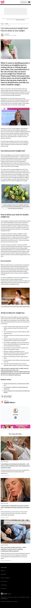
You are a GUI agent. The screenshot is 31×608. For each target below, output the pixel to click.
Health (6, 23)
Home (2, 23)
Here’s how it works (20, 19)
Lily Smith (7, 34)
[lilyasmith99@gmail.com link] (15, 418)
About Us (3, 570)
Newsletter (24, 2)
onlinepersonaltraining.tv (7, 371)
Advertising (3, 574)
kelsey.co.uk (15, 601)
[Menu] (29, 2)
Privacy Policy (4, 581)
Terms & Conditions (5, 577)
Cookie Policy (4, 585)
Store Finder (3, 588)
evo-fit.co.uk (17, 375)
